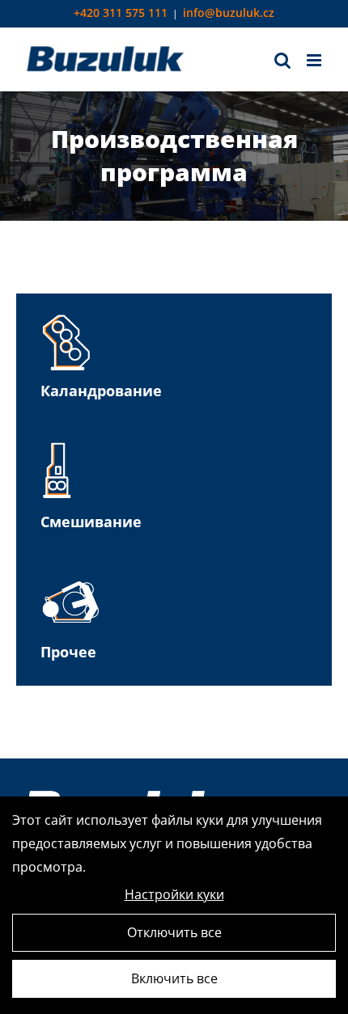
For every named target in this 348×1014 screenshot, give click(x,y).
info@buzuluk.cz (228, 12)
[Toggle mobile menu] (315, 60)
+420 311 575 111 (121, 12)
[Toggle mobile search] (282, 60)
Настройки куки (174, 894)
